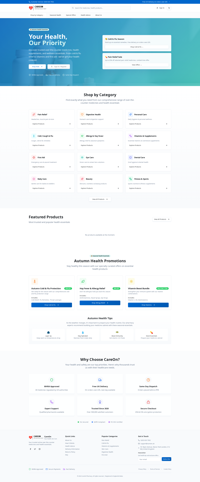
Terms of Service (155, 469)
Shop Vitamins (147, 305)
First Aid (104, 455)
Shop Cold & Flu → (136, 47)
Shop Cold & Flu (50, 305)
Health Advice (85, 15)
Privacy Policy (142, 469)
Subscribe (166, 459)
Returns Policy (70, 452)
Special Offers (71, 15)
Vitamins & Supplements (110, 446)
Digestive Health (107, 452)
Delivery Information (72, 449)
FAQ (66, 455)
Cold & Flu (105, 443)
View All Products (98, 199)
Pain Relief (105, 440)
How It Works (69, 443)
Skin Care (105, 449)
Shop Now (35, 67)
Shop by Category (36, 15)
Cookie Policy (167, 469)
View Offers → (137, 65)
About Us (98, 15)
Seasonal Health (55, 15)
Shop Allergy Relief (98, 303)
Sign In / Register (60, 67)
